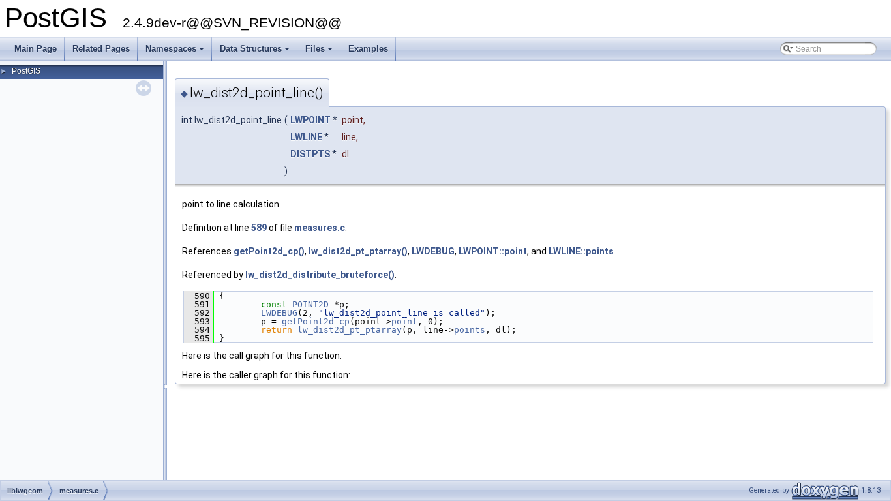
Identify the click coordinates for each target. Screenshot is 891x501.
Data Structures (256, 52)
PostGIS (26, 71)
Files (320, 52)
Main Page (35, 48)
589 (259, 227)
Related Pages (101, 48)
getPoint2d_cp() (269, 251)
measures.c (319, 227)
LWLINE (306, 137)
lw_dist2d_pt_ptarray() (358, 251)
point (404, 321)
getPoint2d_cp (316, 321)
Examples (368, 48)
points (469, 330)
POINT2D (310, 304)
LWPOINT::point (493, 251)
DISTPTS (310, 154)
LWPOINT (310, 120)
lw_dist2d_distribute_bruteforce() (320, 274)
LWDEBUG (433, 251)
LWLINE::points (581, 251)
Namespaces (175, 52)
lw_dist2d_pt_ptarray (349, 330)
